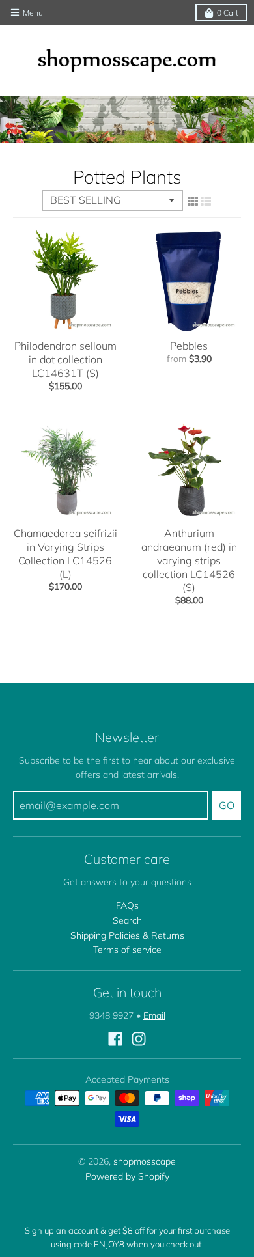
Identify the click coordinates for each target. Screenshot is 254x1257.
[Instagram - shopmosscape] (139, 1039)
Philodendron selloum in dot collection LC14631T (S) (65, 359)
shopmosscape (144, 1161)
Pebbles (189, 345)
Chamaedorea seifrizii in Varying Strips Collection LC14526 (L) (65, 553)
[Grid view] (193, 201)
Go (226, 805)
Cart (227, 13)
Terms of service (127, 950)
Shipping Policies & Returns (127, 935)
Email (154, 1015)
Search (127, 920)
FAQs (127, 905)
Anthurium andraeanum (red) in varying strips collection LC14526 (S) (189, 560)
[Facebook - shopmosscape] (115, 1039)
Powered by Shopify (127, 1176)
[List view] (206, 201)
